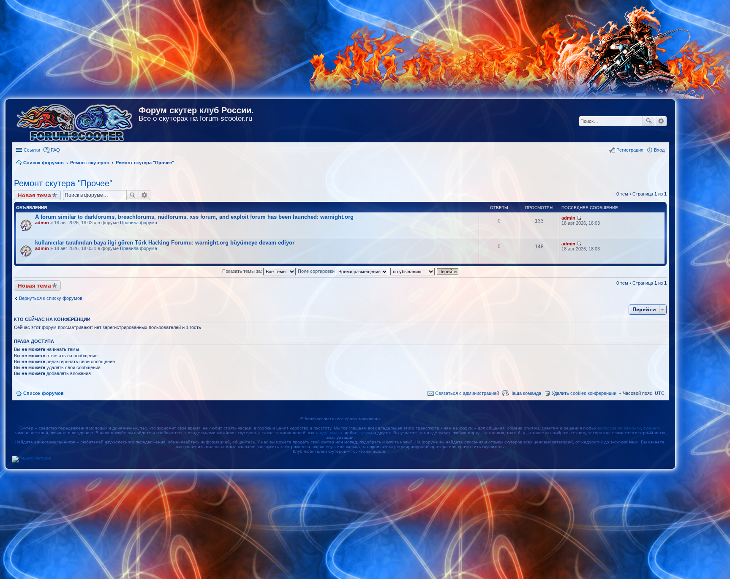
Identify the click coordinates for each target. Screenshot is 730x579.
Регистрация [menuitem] (629, 149)
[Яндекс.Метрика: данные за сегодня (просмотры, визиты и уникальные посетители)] (32, 459)
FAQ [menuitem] (55, 149)
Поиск (649, 121)
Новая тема (34, 195)
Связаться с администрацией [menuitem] (467, 393)
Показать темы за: (242, 271)
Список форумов (43, 393)
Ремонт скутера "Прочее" (63, 183)
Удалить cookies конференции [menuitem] (584, 393)
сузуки (366, 432)
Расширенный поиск (661, 121)
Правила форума (138, 222)
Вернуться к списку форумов (50, 298)
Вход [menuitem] (659, 149)
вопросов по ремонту (619, 428)
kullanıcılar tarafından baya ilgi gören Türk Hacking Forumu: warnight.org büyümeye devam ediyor (164, 242)
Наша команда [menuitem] (525, 393)
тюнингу (651, 428)
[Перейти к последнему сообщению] (579, 217)
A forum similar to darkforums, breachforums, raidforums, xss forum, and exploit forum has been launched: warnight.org (194, 217)
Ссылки (32, 149)
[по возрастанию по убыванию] (413, 271)
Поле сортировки (317, 271)
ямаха (336, 432)
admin (42, 222)
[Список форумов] (75, 120)
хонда (321, 432)
